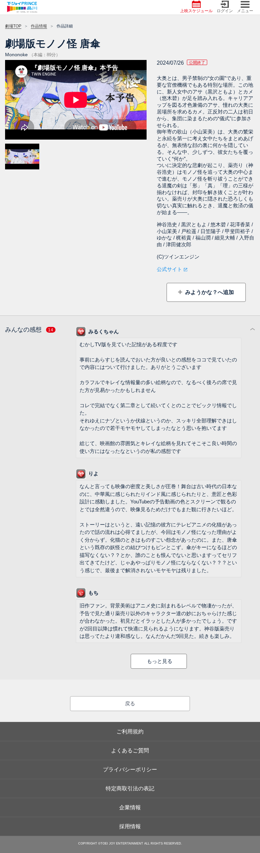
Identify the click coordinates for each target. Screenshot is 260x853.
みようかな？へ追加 (209, 292)
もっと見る (159, 661)
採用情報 (130, 826)
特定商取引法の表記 (130, 788)
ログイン (225, 10)
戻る (130, 703)
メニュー (245, 10)
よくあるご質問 (130, 750)
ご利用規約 (130, 731)
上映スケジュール (196, 10)
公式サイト (169, 269)
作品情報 (39, 26)
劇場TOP (13, 26)
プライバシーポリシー (130, 769)
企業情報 (130, 807)
